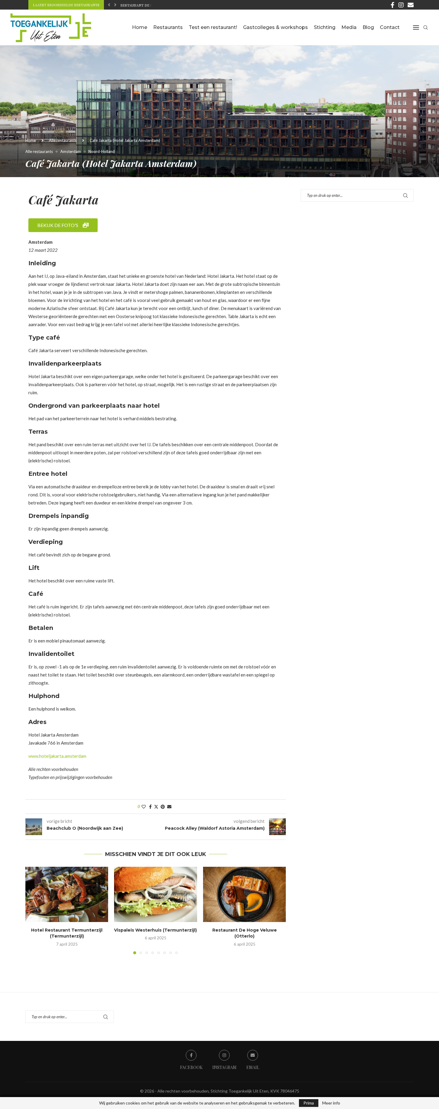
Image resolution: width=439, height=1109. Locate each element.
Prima (308, 1102)
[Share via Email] (169, 806)
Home (139, 27)
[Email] (411, 5)
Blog (368, 27)
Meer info (331, 1103)
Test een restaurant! (213, 27)
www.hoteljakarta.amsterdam (57, 756)
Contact (390, 27)
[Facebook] (393, 5)
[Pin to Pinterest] (163, 806)
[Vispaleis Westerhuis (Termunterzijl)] (155, 894)
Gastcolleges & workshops (275, 27)
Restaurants (168, 27)
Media (349, 27)
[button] (109, 5)
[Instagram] (401, 5)
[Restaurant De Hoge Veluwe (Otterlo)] (244, 894)
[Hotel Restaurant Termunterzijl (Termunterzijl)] (66, 894)
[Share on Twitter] (156, 806)
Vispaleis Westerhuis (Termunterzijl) (155, 930)
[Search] (426, 27)
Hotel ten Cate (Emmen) (143, 5)
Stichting (324, 27)
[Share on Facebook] (150, 806)
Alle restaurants (62, 140)
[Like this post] (144, 806)
